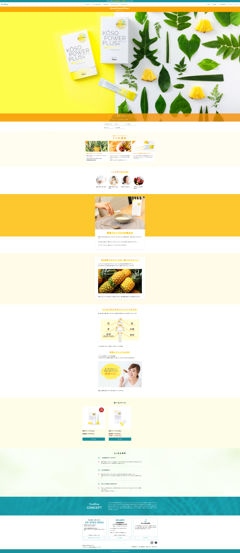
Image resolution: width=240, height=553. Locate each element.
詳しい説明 (128, 124)
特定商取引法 (134, 546)
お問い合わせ (154, 546)
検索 (209, 4)
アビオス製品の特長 (96, 4)
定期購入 (215, 4)
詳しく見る (94, 439)
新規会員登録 (223, 4)
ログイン (231, 4)
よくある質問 (117, 127)
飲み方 (116, 124)
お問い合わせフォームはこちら (94, 537)
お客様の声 (105, 4)
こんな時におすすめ (108, 124)
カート (237, 4)
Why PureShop (114, 4)
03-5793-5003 (94, 522)
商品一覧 (88, 4)
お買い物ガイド (124, 4)
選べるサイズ (106, 127)
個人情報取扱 (142, 546)
